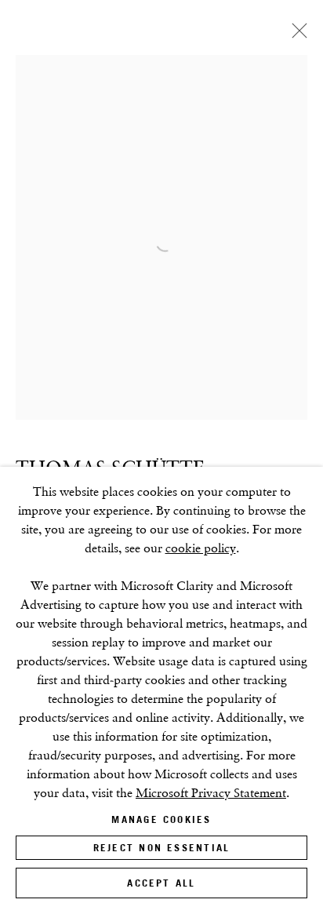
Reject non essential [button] (161, 848)
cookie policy (200, 548)
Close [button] (295, 35)
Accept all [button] (161, 883)
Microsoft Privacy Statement (211, 792)
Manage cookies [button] (161, 819)
